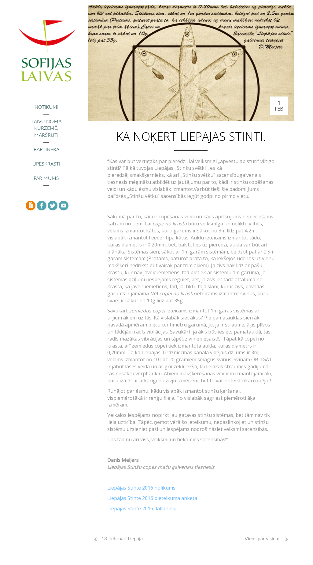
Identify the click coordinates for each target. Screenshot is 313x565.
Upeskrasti (46, 164)
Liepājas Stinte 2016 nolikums (141, 487)
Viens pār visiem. (263, 538)
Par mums (46, 178)
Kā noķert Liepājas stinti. (191, 136)
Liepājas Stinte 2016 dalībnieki (141, 508)
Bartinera (46, 149)
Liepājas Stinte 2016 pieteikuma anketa (152, 498)
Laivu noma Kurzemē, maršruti (46, 128)
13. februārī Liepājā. (122, 538)
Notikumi (46, 107)
